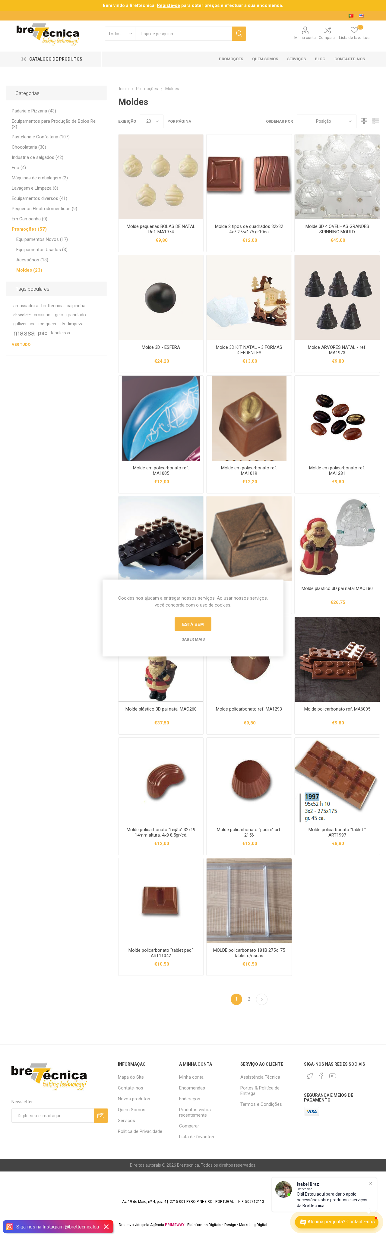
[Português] (351, 15)
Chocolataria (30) (29, 147)
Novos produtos (134, 1099)
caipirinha (76, 305)
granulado (76, 314)
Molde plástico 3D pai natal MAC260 (161, 709)
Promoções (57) (29, 229)
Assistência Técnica (260, 1077)
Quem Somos (131, 1109)
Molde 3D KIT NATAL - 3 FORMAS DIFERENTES (249, 350)
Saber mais (193, 639)
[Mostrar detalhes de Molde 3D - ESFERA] (161, 297)
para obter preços (188, 5)
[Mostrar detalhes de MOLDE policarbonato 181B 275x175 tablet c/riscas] (249, 900)
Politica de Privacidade (140, 1131)
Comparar (327, 37)
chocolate (22, 315)
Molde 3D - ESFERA (161, 347)
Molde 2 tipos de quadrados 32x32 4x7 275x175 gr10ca (249, 229)
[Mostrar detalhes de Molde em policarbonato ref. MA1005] (161, 418)
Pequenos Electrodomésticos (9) (44, 208)
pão (43, 332)
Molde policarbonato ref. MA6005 (337, 709)
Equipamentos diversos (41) (39, 198)
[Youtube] (332, 1076)
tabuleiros (60, 333)
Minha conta (305, 37)
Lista (375, 121)
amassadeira (25, 305)
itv (63, 323)
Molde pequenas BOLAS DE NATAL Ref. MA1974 (161, 229)
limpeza (76, 323)
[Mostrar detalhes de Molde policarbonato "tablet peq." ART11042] (161, 900)
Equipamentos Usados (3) (42, 249)
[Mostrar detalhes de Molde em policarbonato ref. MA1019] (249, 418)
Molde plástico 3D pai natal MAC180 (337, 588)
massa (24, 333)
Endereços (189, 1099)
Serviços (126, 1120)
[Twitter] (310, 1076)
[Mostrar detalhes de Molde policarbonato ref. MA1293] (249, 659)
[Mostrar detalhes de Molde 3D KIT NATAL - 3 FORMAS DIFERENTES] (249, 297)
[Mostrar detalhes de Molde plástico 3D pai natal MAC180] (337, 538)
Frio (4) (19, 167)
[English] (361, 15)
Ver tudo (21, 344)
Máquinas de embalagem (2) (40, 178)
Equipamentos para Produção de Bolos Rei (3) (54, 123)
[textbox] (183, 34)
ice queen (48, 323)
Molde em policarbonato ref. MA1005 (161, 470)
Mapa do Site (131, 1077)
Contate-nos (130, 1088)
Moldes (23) (29, 270)
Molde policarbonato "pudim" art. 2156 (249, 832)
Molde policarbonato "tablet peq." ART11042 (161, 952)
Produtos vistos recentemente (195, 1112)
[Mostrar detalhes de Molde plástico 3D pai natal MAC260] (161, 659)
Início (124, 88)
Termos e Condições (261, 1104)
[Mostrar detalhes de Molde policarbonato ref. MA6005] (337, 659)
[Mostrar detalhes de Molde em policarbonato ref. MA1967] (249, 538)
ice (33, 323)
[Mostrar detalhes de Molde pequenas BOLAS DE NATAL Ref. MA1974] (161, 176)
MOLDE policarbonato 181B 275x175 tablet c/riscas (249, 952)
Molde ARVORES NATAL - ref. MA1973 (337, 350)
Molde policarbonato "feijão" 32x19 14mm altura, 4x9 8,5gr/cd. (161, 832)
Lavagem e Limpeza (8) (35, 188)
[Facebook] (321, 1076)
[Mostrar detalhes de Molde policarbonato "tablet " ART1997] (337, 780)
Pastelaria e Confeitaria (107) (41, 137)
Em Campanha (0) (29, 219)
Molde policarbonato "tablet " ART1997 (337, 832)
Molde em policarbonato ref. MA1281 (337, 470)
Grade (364, 121)
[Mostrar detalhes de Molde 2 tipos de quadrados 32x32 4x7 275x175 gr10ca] (249, 176)
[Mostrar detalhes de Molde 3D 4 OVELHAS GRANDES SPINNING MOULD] (337, 176)
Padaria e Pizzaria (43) (34, 111)
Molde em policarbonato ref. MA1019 (249, 470)
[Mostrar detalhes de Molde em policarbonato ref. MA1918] (161, 538)
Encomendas (192, 1088)
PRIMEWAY (175, 1225)
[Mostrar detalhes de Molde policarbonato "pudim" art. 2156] (249, 780)
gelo (59, 314)
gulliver (20, 323)
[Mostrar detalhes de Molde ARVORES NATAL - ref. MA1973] (337, 297)
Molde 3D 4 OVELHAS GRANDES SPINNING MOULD (337, 229)
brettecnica (52, 305)
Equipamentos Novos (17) (42, 239)
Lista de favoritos (196, 1137)
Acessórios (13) (32, 260)
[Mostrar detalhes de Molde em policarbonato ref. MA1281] (337, 418)
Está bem (193, 624)
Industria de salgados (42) (37, 157)
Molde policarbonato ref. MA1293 (249, 709)
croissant (43, 314)
